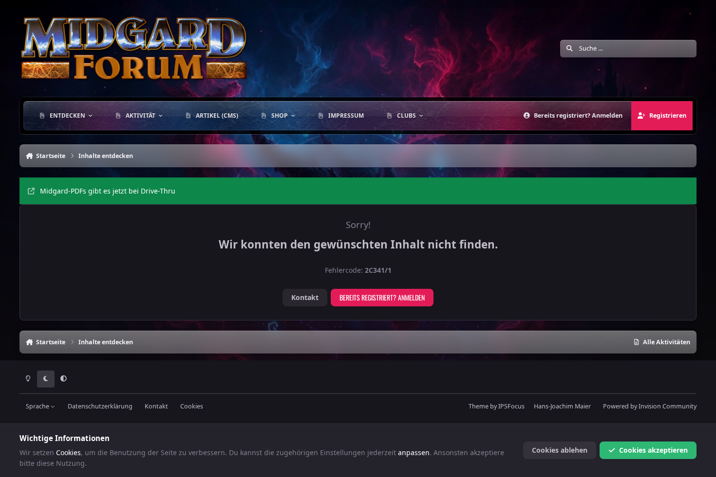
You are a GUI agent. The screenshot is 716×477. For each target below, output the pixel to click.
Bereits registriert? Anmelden (382, 297)
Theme (479, 406)
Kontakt (305, 297)
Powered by (650, 406)
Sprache (38, 406)
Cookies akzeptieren (653, 450)
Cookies (191, 406)
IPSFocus (511, 406)
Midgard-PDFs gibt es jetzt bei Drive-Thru (107, 190)
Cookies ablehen (559, 450)
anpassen (414, 452)
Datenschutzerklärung (100, 406)
